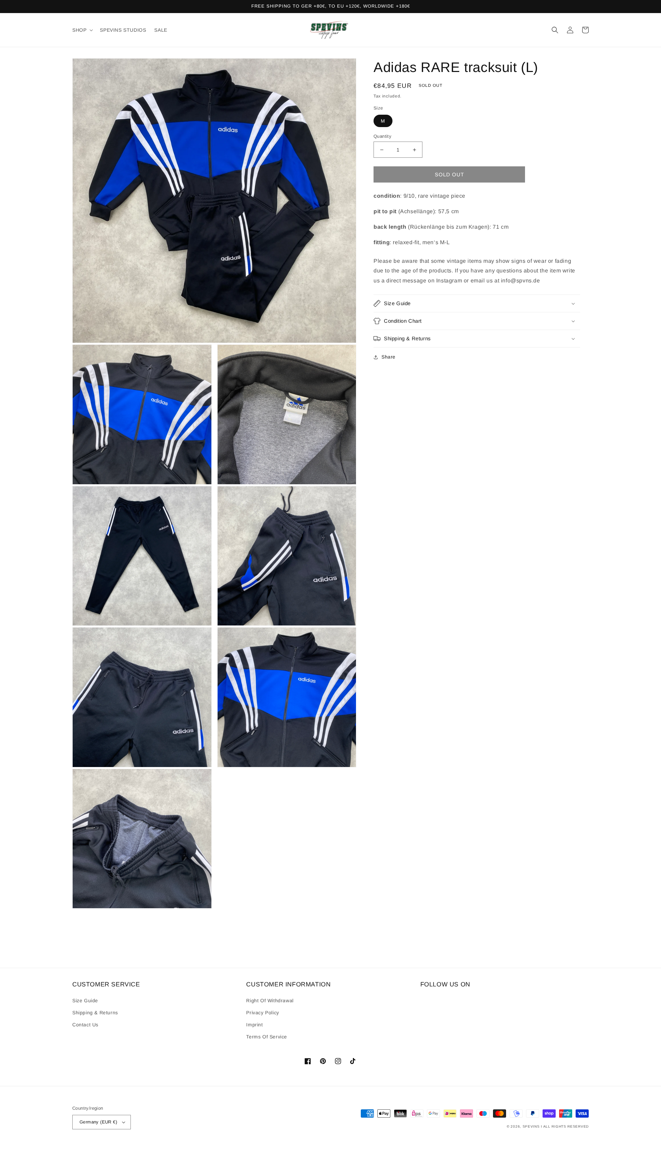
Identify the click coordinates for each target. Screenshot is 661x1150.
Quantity (382, 136)
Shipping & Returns (95, 1012)
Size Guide (85, 1000)
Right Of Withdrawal (269, 1000)
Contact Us (85, 1024)
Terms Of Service (266, 1036)
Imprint (254, 1024)
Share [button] (388, 357)
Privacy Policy (262, 1012)
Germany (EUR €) (98, 1122)
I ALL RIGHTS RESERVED (565, 1126)
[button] (82, 30)
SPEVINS (532, 1126)
